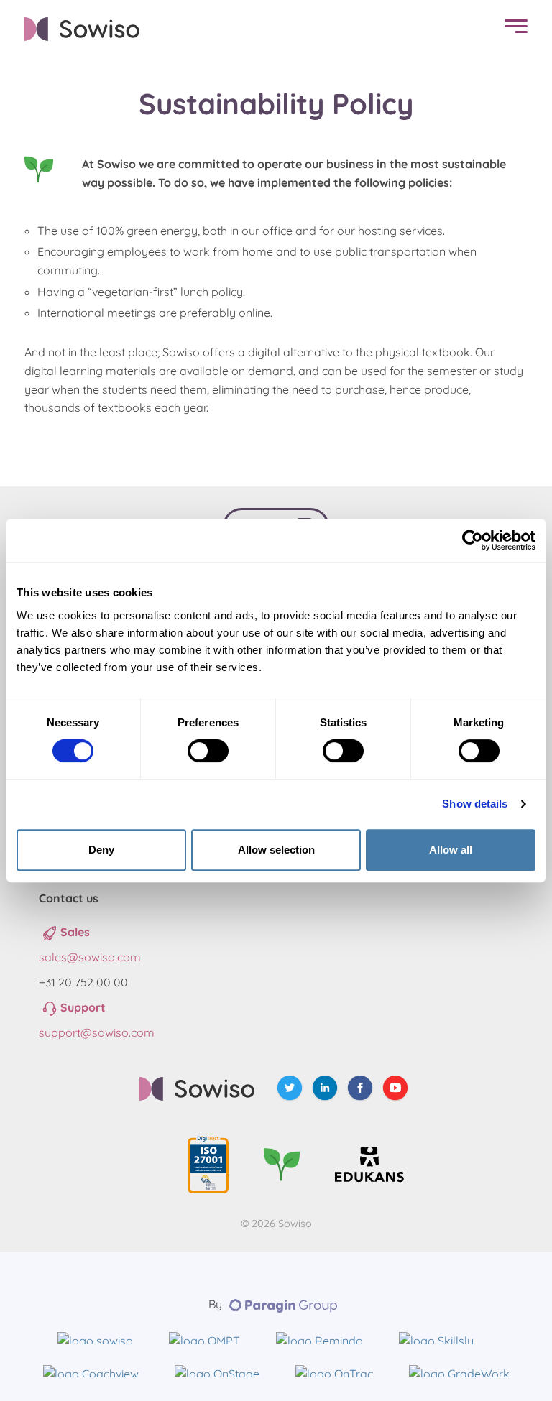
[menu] (512, 29)
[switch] (208, 750)
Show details (474, 803)
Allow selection (276, 849)
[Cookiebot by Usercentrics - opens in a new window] (472, 540)
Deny (101, 849)
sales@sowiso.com (90, 957)
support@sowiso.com (97, 1032)
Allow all (450, 849)
